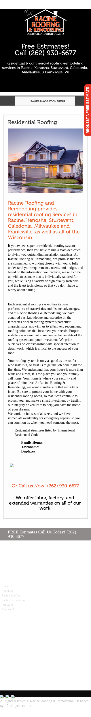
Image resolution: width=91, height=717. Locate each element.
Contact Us (8, 609)
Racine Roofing (11, 595)
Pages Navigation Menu (47, 101)
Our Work (7, 604)
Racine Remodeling (13, 600)
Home (5, 586)
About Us (7, 590)
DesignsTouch (18, 705)
